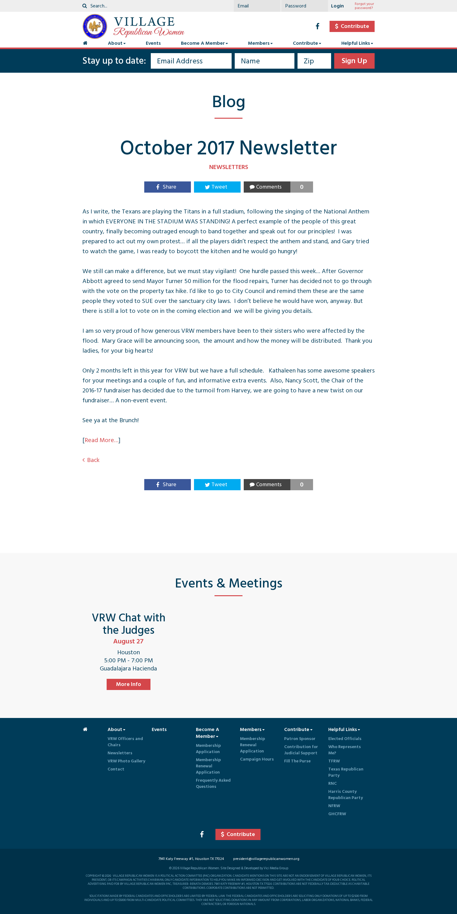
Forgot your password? (364, 6)
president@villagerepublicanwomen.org (266, 859)
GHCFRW (337, 813)
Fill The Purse (297, 761)
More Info (128, 684)
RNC (332, 783)
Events (153, 43)
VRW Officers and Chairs (125, 741)
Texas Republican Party (345, 772)
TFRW (334, 761)
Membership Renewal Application (208, 766)
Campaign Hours (257, 759)
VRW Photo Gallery (126, 761)
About (115, 43)
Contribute (305, 43)
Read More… (101, 440)
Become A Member (203, 43)
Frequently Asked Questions (213, 783)
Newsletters (120, 752)
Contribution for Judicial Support (301, 749)
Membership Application (208, 748)
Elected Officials (345, 738)
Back (93, 460)
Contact (116, 769)
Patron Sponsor (300, 738)
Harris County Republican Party (345, 794)
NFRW (334, 805)
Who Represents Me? (344, 749)
